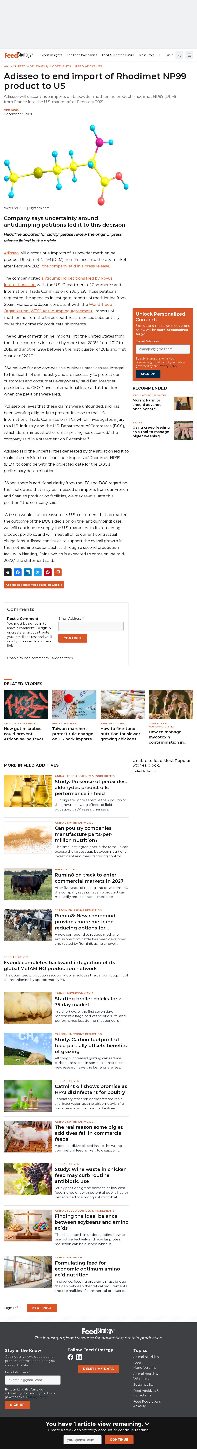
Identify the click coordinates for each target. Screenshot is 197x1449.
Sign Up (148, 374)
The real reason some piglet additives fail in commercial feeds (89, 1133)
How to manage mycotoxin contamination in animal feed (166, 737)
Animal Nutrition (69, 1257)
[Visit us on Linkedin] (79, 1357)
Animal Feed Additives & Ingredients (37, 66)
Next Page (42, 1308)
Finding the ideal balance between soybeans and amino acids (92, 1222)
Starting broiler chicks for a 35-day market (88, 1001)
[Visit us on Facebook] (70, 1357)
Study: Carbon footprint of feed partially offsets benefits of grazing (91, 1045)
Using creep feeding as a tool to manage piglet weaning (151, 431)
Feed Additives (89, 66)
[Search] (179, 55)
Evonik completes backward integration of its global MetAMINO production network (59, 965)
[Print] (8, 572)
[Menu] (189, 55)
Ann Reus (11, 110)
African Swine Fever (21, 723)
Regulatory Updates (150, 395)
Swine (137, 422)
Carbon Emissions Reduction (78, 910)
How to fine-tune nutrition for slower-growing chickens (121, 733)
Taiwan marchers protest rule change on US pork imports (72, 733)
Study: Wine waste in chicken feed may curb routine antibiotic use (91, 1175)
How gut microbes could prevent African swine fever (23, 733)
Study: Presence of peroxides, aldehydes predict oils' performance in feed (91, 787)
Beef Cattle (65, 869)
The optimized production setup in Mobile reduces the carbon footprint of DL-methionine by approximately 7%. (66, 977)
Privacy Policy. (168, 366)
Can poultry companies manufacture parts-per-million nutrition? (83, 834)
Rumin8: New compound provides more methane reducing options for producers (85, 922)
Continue (119, 1439)
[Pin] (48, 572)
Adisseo (11, 253)
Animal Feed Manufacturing (161, 725)
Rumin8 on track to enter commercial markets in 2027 (89, 878)
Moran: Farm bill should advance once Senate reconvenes (147, 404)
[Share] (18, 572)
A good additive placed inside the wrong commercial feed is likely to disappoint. (88, 1148)
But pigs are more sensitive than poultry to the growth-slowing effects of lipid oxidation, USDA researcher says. (90, 804)
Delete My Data (98, 1369)
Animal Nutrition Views (74, 822)
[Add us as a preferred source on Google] (58, 572)
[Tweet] (38, 572)
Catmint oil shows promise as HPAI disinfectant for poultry (91, 1089)
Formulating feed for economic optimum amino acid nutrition (87, 1269)
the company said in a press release (75, 266)
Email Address (71, 618)
